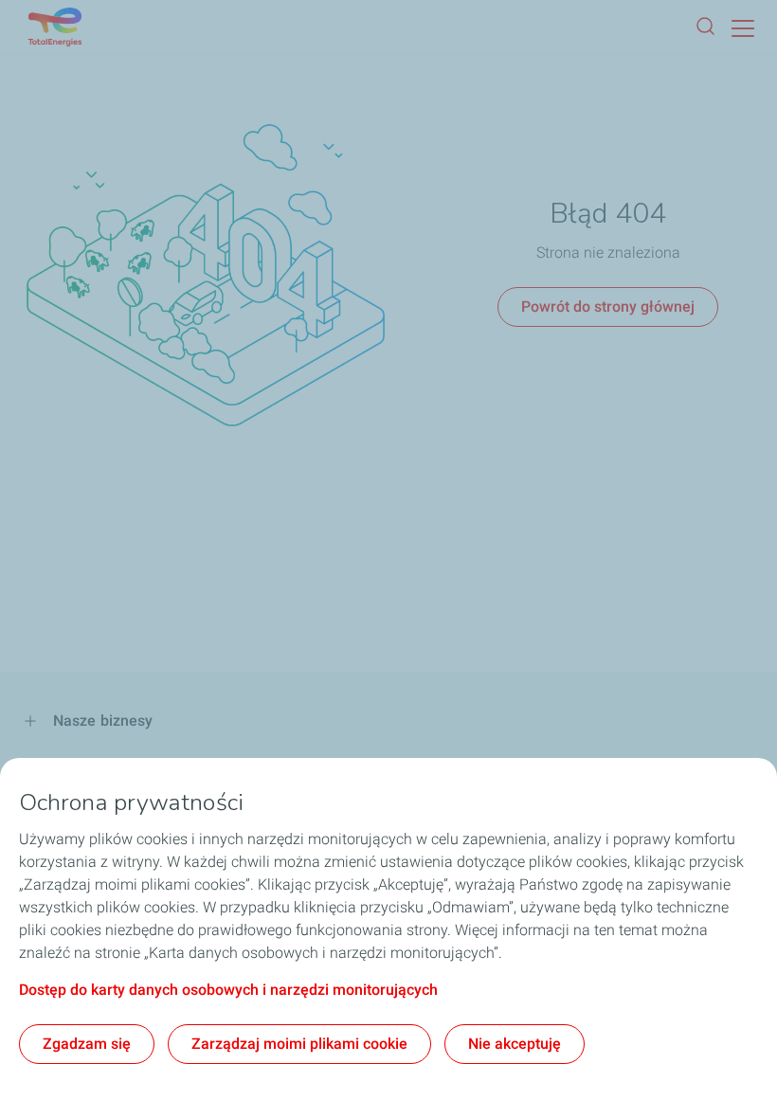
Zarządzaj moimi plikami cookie (299, 1044)
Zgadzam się (87, 1044)
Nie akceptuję (514, 1044)
